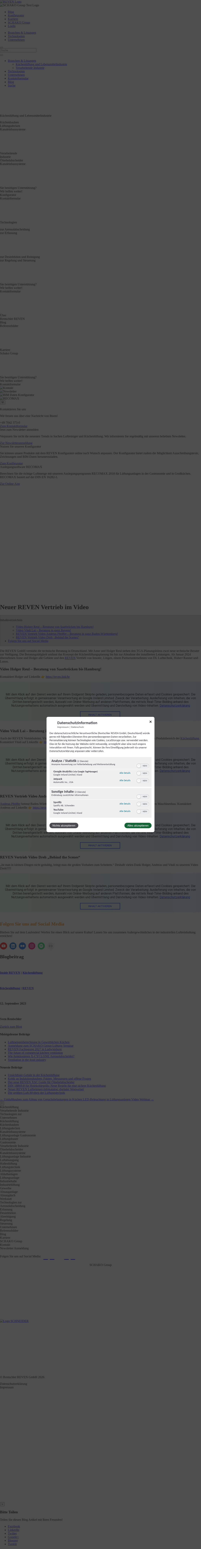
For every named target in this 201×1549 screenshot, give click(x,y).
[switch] (143, 766)
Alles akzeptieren (138, 825)
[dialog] (100, 774)
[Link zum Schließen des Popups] (151, 722)
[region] (100, 788)
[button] (139, 766)
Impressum (63, 727)
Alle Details (125, 773)
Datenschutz (77, 727)
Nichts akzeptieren (63, 825)
